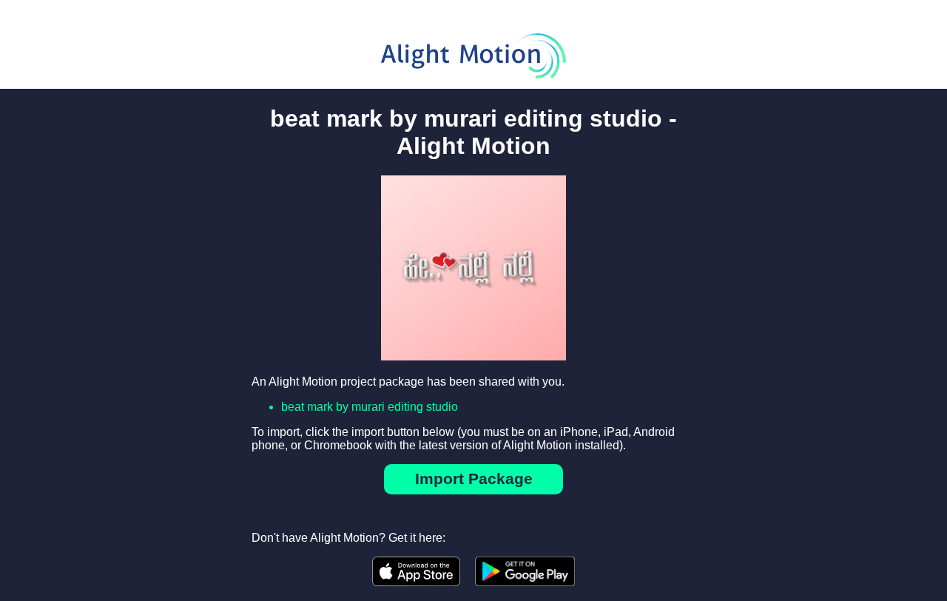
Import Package (474, 478)
